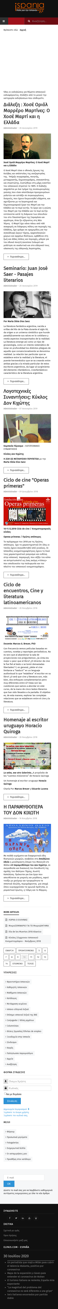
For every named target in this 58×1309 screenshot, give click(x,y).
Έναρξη (10, 950)
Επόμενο (17, 963)
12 (38, 957)
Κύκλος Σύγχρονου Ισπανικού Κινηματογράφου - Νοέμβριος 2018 (23, 939)
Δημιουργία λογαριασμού (16, 1109)
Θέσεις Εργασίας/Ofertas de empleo (24, 1031)
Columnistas (13, 1026)
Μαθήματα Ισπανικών (17, 993)
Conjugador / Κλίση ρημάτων (20, 1020)
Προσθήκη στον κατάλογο (19, 1159)
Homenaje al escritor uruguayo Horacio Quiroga (26, 725)
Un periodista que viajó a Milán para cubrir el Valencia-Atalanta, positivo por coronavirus (30, 1266)
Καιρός (10, 1048)
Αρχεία (10, 1059)
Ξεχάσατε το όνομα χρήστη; (16, 1112)
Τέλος (30, 963)
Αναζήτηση (12, 1064)
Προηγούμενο (26, 950)
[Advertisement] (29, 61)
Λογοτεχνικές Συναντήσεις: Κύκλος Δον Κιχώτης (25, 397)
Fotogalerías (13, 1142)
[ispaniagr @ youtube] (29, 1218)
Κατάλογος (12, 998)
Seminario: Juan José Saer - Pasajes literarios (26, 274)
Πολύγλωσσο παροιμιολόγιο (20, 1053)
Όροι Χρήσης (10, 1235)
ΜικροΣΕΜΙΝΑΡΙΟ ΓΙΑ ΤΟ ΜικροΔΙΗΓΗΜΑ (28, 925)
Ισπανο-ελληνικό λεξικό (18, 1009)
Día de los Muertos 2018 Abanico (24, 931)
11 (31, 957)
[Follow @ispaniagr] (16, 1218)
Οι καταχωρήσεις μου (17, 1153)
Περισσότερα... (17, 256)
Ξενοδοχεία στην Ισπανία (18, 1037)
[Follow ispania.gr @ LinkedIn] (22, 1218)
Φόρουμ (10, 1131)
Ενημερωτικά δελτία (16, 1148)
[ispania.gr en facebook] (9, 1218)
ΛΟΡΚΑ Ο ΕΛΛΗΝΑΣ (18, 919)
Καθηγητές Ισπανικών (17, 987)
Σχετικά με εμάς (11, 1230)
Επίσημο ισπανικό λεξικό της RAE (22, 1015)
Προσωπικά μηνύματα (17, 1137)
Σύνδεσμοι (12, 1042)
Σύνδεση (12, 1101)
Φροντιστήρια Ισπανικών (18, 982)
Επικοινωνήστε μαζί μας (16, 1240)
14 (7, 963)
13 (45, 957)
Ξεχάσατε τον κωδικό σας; (16, 1115)
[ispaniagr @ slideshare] (35, 1218)
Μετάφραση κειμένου (17, 1004)
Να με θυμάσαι (14, 1094)
